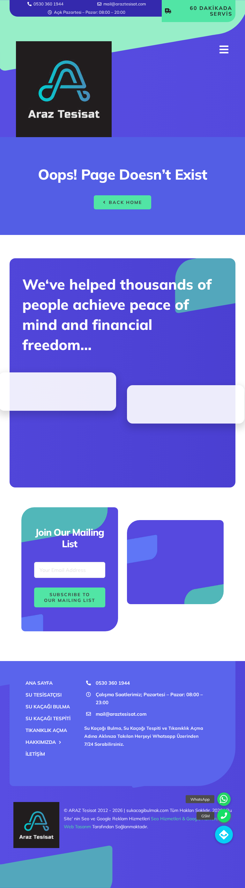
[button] (224, 835)
